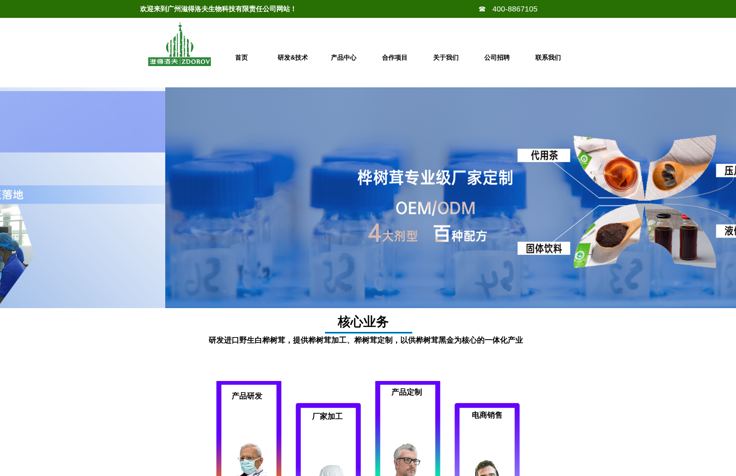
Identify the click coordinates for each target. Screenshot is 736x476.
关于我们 (446, 57)
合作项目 (395, 57)
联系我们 (548, 57)
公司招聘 (497, 57)
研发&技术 (293, 57)
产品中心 (343, 57)
